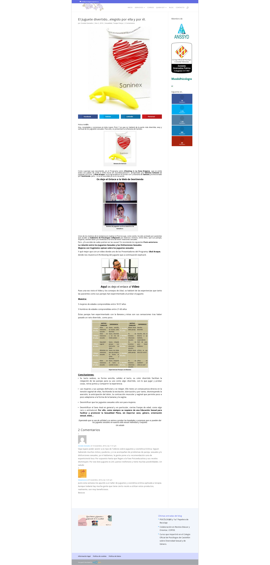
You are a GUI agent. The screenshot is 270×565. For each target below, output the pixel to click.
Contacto (180, 7)
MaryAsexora (82, 480)
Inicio (130, 7)
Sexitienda (137, 179)
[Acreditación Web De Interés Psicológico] (172, 86)
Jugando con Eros (85, 174)
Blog (171, 7)
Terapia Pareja (118, 23)
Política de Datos (115, 556)
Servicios (139, 7)
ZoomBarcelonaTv (122, 173)
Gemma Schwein (152, 173)
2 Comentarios (130, 23)
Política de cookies (99, 556)
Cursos (150, 7)
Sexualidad (108, 23)
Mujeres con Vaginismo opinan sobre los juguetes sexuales (106, 248)
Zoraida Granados (87, 23)
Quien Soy (160, 7)
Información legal (84, 556)
